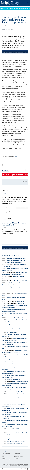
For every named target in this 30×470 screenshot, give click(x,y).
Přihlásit (4, 193)
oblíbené (26, 208)
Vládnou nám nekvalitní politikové (14, 262)
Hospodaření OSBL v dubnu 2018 (14, 443)
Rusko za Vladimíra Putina (10, 165)
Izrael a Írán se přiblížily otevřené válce (16, 260)
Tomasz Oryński (10, 350)
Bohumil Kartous (11, 272)
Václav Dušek (10, 317)
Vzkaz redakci (17, 455)
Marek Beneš (10, 280)
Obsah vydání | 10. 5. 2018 (10, 255)
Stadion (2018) (20, 301)
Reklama (4, 458)
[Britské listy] (15, 52)
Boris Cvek (9, 276)
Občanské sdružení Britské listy (17, 464)
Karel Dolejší (9, 338)
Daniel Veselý (10, 264)
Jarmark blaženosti (18, 317)
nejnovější (19, 208)
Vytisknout (6, 170)
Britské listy (12, 3)
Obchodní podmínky (6, 460)
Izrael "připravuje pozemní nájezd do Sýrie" (17, 258)
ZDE (15, 156)
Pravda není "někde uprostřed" (14, 379)
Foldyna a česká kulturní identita (20, 291)
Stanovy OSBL (17, 453)
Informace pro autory (18, 456)
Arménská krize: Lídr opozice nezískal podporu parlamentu (14, 224)
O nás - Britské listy (6, 453)
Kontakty (3, 455)
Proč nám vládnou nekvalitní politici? (15, 391)
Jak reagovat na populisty (12, 332)
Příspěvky (16, 458)
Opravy (3, 456)
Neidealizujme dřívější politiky (20, 280)
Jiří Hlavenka (10, 293)
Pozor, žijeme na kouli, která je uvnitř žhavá (16, 441)
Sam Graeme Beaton (12, 301)
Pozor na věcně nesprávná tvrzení (14, 398)
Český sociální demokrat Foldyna (20, 381)
